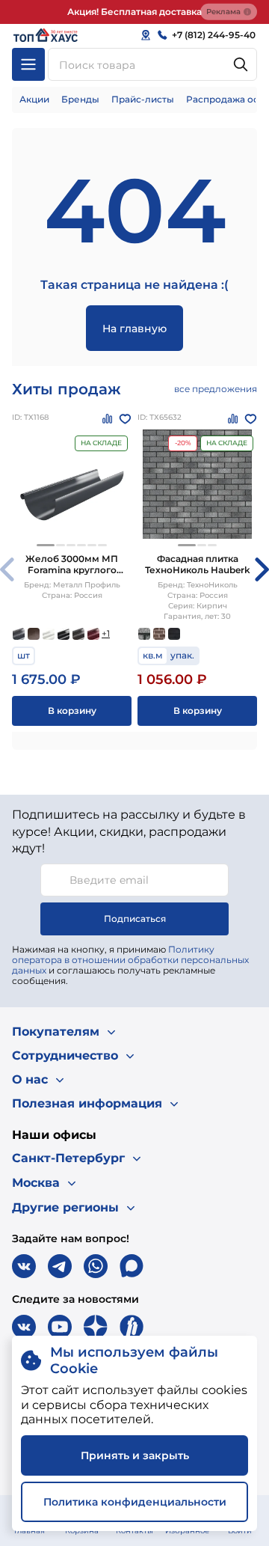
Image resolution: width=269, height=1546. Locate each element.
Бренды (80, 99)
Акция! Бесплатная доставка (134, 11)
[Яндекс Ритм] (131, 1327)
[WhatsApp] (96, 1266)
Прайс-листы (142, 99)
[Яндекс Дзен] (96, 1327)
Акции (34, 99)
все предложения (215, 388)
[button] (46, 545)
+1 (106, 633)
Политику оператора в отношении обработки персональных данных (130, 960)
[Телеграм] (60, 1266)
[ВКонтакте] (24, 1266)
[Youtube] (60, 1327)
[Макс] (131, 1266)
